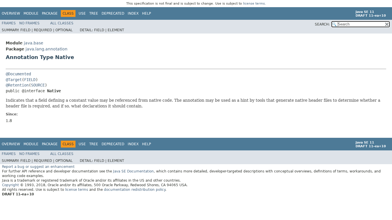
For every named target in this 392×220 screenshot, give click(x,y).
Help (146, 13)
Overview (11, 13)
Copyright (10, 185)
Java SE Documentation (133, 171)
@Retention (17, 85)
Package (50, 13)
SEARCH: (322, 24)
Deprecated (113, 13)
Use (82, 13)
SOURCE (38, 85)
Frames (9, 23)
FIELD (30, 79)
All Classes (61, 23)
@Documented (18, 74)
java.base (33, 43)
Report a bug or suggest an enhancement (38, 167)
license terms (254, 3)
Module (31, 13)
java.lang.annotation (46, 49)
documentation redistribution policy (134, 190)
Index (133, 13)
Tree (93, 13)
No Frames (29, 23)
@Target (14, 79)
